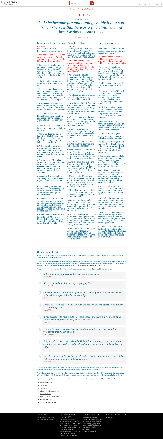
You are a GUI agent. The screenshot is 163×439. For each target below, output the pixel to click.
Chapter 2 (82, 9)
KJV (150, 4)
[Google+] (91, 37)
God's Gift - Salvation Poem (48, 402)
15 (37, 215)
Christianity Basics (45, 394)
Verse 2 (90, 9)
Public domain (109, 417)
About (156, 4)
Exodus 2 (41, 46)
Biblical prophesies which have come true (90, 265)
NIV (139, 4)
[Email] (75, 37)
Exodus (73, 9)
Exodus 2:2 (81, 15)
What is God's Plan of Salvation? (49, 397)
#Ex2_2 (82, 37)
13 (37, 187)
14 (38, 199)
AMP (144, 4)
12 (38, 176)
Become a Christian (46, 382)
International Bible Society (67, 419)
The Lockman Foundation (90, 417)
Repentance (43, 388)
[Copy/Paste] (71, 37)
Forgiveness (43, 385)
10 (38, 146)
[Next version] (102, 32)
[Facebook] (87, 37)
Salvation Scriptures (46, 399)
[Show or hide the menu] (161, 4)
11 (37, 160)
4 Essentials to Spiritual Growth (49, 391)
